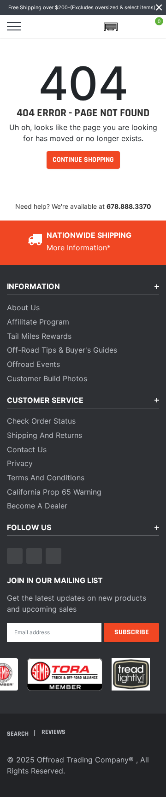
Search (18, 733)
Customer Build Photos (47, 378)
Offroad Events (33, 364)
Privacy (20, 463)
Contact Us (27, 449)
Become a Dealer (37, 505)
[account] (132, 26)
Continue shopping (83, 160)
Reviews (53, 732)
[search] (36, 26)
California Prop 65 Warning (54, 491)
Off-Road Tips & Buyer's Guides (62, 349)
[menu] (14, 26)
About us (23, 307)
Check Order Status (41, 420)
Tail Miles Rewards (39, 336)
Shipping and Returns (44, 435)
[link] (15, 556)
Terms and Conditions (45, 477)
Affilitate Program (38, 321)
